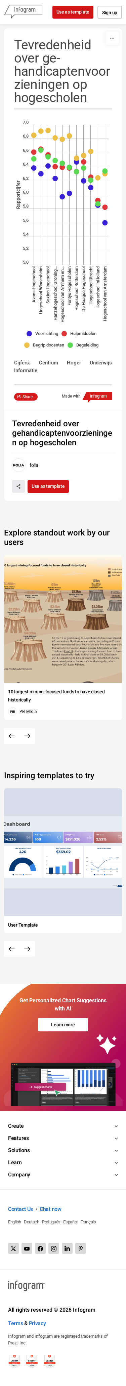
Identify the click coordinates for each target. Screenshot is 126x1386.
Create (16, 1126)
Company (19, 1174)
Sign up (109, 12)
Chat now (50, 1209)
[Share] (18, 486)
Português (51, 1221)
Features (18, 1138)
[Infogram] (23, 12)
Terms (15, 1323)
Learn (15, 1162)
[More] (112, 38)
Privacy (37, 1323)
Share (28, 397)
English (14, 1221)
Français (88, 1221)
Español (70, 1221)
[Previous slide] (11, 736)
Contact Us (20, 1209)
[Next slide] (27, 736)
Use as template (73, 12)
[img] (34, 168)
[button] (44, 333)
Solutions (19, 1150)
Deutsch (31, 1221)
